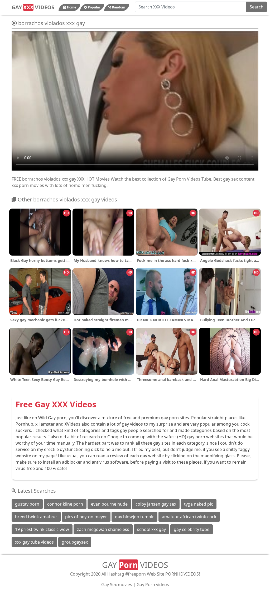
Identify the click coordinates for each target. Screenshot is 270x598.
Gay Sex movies (116, 584)
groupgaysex (75, 542)
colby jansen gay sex (156, 504)
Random (118, 7)
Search (256, 7)
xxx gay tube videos (34, 542)
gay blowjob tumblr (134, 517)
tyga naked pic (198, 504)
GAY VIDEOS (33, 7)
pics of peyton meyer (86, 517)
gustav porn (27, 504)
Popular (93, 7)
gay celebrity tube (191, 529)
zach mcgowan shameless (103, 529)
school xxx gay (151, 529)
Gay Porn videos (153, 584)
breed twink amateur (36, 517)
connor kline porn (65, 504)
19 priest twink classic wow (42, 529)
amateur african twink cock (189, 517)
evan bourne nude (109, 504)
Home (71, 7)
